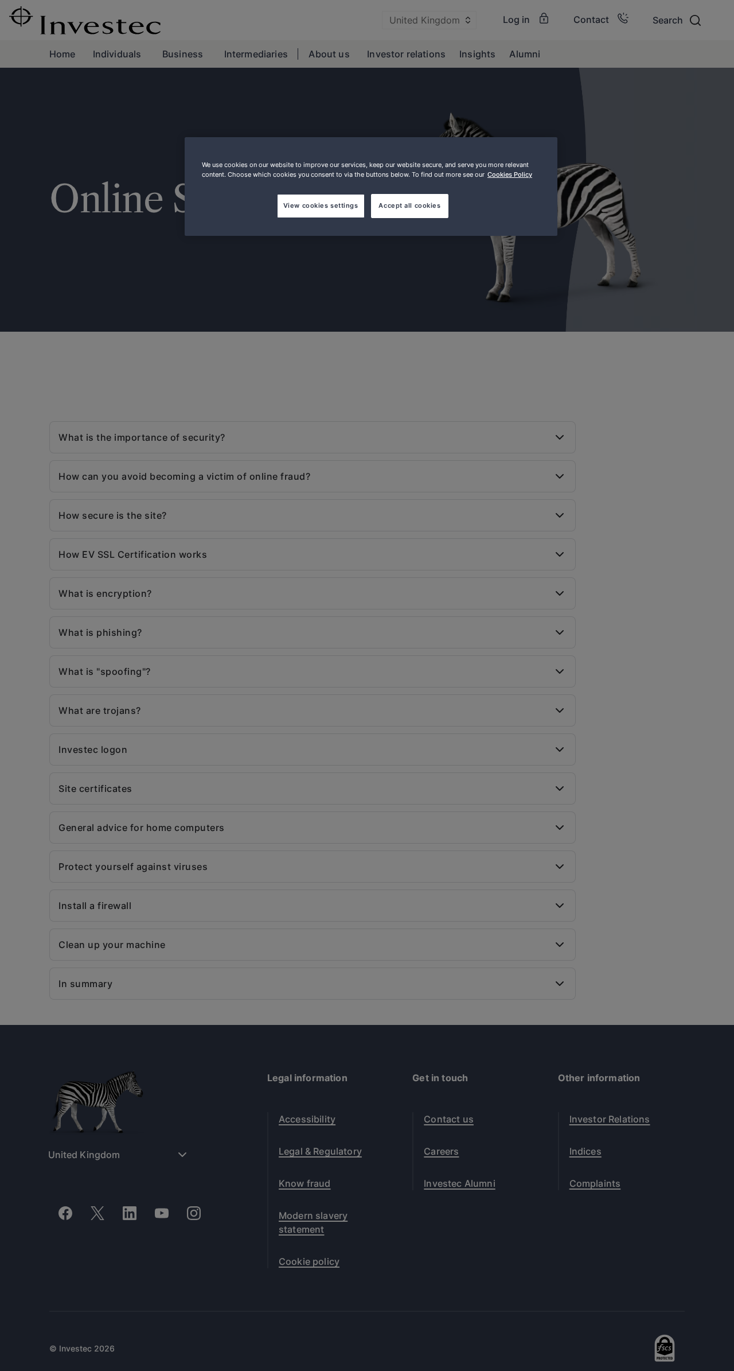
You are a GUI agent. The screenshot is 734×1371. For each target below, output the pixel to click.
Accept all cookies (409, 205)
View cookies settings (320, 205)
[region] (371, 186)
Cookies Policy (509, 174)
